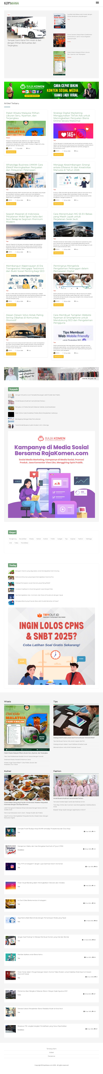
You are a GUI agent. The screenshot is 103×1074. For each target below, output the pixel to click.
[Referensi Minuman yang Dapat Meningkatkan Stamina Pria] (12, 578)
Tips (8, 15)
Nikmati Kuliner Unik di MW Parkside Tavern (67, 747)
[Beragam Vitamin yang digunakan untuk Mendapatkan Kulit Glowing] (12, 572)
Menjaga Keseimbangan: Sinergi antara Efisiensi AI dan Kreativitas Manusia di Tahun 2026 (72, 167)
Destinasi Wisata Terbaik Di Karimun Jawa (17, 759)
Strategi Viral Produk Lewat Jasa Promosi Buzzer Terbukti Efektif (73, 737)
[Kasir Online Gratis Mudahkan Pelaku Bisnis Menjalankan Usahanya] (12, 416)
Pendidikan (24, 543)
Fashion (80, 539)
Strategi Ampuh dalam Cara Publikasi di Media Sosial (70, 744)
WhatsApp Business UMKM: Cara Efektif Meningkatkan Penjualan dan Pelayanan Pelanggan (24, 167)
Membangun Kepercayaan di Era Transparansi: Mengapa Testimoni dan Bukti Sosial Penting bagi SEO (25, 268)
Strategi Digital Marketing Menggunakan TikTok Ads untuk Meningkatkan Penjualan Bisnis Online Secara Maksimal (71, 117)
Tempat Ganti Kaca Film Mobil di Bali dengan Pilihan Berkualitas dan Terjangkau (24, 43)
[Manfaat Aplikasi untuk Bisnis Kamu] (12, 957)
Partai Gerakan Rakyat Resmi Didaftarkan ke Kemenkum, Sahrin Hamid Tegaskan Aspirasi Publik (79, 36)
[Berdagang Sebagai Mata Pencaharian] (12, 420)
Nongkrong (12, 539)
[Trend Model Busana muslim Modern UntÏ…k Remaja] (12, 426)
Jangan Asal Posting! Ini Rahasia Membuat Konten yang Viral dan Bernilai (43, 937)
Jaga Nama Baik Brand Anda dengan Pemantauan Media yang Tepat (42, 918)
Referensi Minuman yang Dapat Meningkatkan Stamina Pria (34, 577)
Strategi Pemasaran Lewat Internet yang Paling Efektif (32, 583)
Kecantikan (23, 539)
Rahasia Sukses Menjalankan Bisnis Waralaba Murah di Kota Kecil (40, 1009)
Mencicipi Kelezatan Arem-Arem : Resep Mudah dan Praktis (23, 813)
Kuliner (45, 539)
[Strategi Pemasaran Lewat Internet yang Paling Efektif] (12, 584)
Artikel (51, 1052)
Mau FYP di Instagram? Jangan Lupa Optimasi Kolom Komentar (40, 864)
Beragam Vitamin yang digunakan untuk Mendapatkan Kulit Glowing (37, 571)
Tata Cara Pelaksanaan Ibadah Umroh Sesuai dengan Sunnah (23, 756)
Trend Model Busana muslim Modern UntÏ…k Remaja (32, 425)
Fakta (16, 543)
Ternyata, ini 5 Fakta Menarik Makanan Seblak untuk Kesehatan (35, 407)
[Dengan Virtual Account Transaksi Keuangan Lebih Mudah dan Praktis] (12, 396)
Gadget (59, 539)
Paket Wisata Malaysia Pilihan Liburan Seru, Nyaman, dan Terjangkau (22, 116)
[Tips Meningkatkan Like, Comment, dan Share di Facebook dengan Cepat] (12, 597)
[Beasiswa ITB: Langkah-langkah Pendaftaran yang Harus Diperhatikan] (12, 1029)
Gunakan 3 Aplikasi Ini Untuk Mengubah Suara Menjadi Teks (34, 589)
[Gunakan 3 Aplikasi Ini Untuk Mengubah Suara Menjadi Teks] (12, 590)
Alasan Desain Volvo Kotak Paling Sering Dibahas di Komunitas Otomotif (24, 318)
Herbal (38, 539)
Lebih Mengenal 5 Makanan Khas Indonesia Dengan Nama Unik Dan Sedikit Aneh (25, 808)
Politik (69, 41)
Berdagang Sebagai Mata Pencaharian (28, 419)
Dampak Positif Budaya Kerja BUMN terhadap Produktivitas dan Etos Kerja (44, 829)
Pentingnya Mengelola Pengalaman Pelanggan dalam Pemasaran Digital (71, 268)
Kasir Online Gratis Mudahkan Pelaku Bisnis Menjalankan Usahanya (36, 413)
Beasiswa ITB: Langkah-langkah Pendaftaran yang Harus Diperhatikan (42, 1026)
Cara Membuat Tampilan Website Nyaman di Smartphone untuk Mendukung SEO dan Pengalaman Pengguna (73, 319)
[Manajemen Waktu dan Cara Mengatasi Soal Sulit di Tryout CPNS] (12, 849)
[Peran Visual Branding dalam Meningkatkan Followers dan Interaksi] (12, 885)
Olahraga (89, 539)
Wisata (69, 57)
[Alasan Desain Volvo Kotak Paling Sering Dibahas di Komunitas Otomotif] (26, 336)
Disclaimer (51, 1056)
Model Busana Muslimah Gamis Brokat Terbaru (30, 401)
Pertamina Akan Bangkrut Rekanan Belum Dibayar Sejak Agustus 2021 (42, 991)
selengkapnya (11, 152)
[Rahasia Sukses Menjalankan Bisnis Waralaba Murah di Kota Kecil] (12, 1012)
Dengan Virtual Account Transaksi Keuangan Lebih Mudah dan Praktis (37, 395)
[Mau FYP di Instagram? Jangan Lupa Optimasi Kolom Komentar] (12, 866)
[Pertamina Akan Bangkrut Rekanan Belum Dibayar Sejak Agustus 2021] (12, 994)
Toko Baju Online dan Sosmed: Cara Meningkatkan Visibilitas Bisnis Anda (74, 805)
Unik (10, 543)
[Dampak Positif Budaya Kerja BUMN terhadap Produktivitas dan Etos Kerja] (12, 832)
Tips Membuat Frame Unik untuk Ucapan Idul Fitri (69, 741)
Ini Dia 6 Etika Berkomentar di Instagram (32, 900)
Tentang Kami (51, 1049)
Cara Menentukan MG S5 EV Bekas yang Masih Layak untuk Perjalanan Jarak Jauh (72, 217)
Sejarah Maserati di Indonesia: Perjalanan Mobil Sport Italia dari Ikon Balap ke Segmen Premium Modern (24, 218)
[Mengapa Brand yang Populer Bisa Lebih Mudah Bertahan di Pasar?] (12, 603)
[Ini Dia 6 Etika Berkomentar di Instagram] (12, 904)
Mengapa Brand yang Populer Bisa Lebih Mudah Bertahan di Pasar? (37, 601)
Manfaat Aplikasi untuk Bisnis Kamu (30, 954)
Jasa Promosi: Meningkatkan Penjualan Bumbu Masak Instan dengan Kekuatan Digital (26, 817)
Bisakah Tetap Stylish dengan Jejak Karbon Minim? (69, 810)
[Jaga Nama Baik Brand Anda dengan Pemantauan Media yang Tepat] (12, 920)
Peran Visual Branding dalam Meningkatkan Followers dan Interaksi (41, 883)
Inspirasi (72, 539)
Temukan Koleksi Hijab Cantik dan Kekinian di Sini (69, 802)
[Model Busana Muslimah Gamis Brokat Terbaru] (12, 402)
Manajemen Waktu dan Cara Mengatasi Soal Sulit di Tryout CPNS (40, 846)
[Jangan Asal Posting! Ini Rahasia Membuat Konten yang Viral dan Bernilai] (12, 940)
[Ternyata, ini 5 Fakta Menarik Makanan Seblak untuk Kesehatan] (12, 408)
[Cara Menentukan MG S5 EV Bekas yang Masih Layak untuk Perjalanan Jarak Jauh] (73, 232)
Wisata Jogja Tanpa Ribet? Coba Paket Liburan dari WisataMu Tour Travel (20, 763)
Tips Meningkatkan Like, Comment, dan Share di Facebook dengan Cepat (39, 595)
